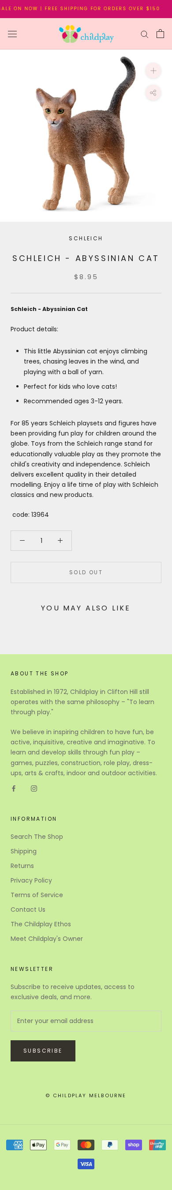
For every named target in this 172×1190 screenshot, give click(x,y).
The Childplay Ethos (41, 924)
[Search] (145, 34)
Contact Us (28, 909)
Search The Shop (37, 836)
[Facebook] (14, 788)
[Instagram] (34, 788)
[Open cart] (160, 33)
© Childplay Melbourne (85, 1095)
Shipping (24, 851)
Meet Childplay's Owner (47, 938)
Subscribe (43, 1050)
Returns (22, 865)
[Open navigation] (12, 33)
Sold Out (86, 572)
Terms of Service (37, 895)
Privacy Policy (31, 880)
